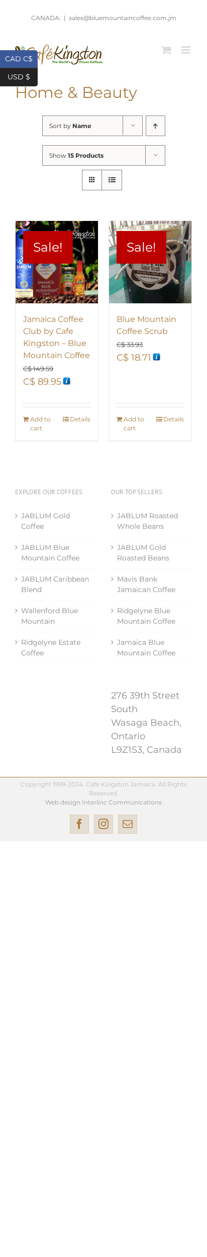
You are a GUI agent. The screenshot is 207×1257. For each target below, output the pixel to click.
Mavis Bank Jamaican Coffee (146, 584)
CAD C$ (21, 58)
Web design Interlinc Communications (103, 802)
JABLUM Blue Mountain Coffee (50, 552)
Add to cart (40, 423)
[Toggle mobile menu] (186, 50)
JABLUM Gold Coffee (45, 521)
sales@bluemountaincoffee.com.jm (122, 18)
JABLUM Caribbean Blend (55, 584)
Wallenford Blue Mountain (49, 616)
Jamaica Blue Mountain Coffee (146, 647)
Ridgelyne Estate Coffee (50, 647)
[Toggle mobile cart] (166, 50)
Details (80, 419)
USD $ (23, 76)
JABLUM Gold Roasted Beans (143, 552)
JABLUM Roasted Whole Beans (147, 521)
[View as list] (112, 180)
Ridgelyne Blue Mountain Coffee (146, 616)
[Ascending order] (155, 126)
